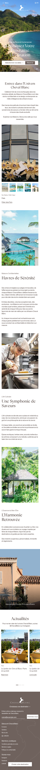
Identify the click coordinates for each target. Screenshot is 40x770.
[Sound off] (37, 69)
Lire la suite (33, 675)
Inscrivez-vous (32, 717)
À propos (4, 727)
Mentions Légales (6, 747)
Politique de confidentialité (9, 750)
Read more (4, 675)
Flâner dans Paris (7, 202)
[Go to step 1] (17, 685)
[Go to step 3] (23, 685)
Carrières (4, 730)
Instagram (4, 757)
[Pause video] (20, 36)
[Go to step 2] (20, 685)
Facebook (4, 760)
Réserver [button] (30, 63)
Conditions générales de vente (10, 744)
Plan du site (5, 732)
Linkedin (4, 763)
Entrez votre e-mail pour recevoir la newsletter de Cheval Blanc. (12, 712)
